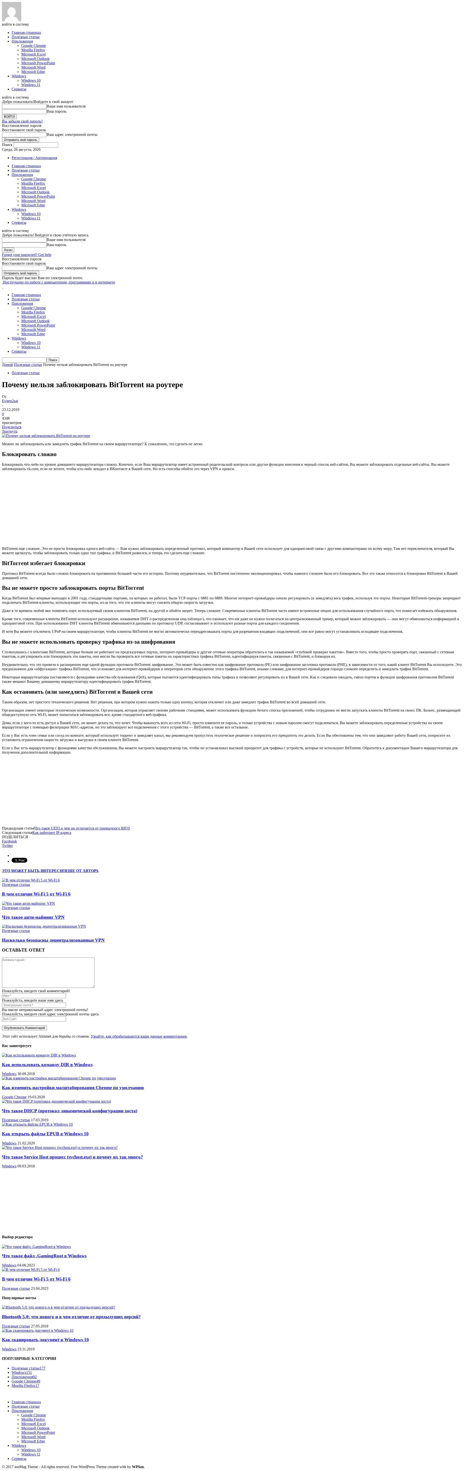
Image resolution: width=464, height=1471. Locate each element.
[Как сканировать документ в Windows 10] (37, 1330)
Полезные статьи (26, 37)
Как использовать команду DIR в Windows (47, 1064)
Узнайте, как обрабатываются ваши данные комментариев (139, 1036)
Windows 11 (30, 85)
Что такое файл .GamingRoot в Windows (44, 1255)
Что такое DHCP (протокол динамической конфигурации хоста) (69, 1110)
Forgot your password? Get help (26, 255)
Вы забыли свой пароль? (22, 121)
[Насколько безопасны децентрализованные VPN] (44, 926)
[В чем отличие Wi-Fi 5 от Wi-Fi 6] (31, 880)
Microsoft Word (33, 67)
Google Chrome (33, 46)
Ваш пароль (56, 111)
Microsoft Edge (33, 72)
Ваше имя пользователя (66, 106)
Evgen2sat (10, 401)
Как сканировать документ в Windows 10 (45, 1339)
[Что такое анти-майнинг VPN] (28, 903)
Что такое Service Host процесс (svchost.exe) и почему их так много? (72, 1156)
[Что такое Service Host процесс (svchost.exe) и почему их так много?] (60, 1147)
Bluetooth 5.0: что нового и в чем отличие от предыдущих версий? (71, 1316)
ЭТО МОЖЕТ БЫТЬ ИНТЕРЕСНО (33, 871)
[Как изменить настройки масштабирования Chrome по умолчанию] (59, 1078)
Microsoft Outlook (35, 59)
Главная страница (26, 32)
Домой (7, 365)
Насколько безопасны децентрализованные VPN (53, 940)
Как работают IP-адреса (51, 832)
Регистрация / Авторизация (34, 158)
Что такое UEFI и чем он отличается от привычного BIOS (82, 828)
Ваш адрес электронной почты (72, 134)
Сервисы (19, 89)
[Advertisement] (232, 509)
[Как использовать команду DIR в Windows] (39, 1055)
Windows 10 (31, 80)
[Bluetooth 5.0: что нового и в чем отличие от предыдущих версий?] (58, 1307)
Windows (19, 76)
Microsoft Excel (33, 54)
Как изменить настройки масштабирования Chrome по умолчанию (73, 1087)
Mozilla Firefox (33, 50)
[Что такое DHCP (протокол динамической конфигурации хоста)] (56, 1101)
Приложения (22, 41)
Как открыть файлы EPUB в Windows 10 (45, 1133)
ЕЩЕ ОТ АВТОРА (82, 871)
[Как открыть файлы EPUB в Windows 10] (37, 1124)
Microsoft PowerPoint (38, 63)
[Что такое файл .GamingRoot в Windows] (36, 1247)
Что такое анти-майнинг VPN (33, 917)
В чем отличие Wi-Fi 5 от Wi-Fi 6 (36, 893)
